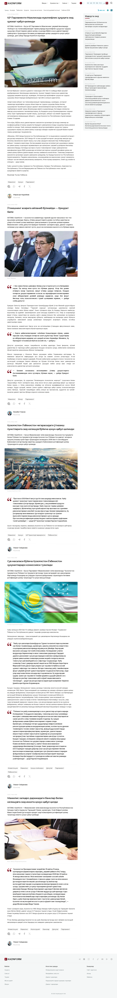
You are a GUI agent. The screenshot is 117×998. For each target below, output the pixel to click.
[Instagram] (8, 186)
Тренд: (7, 10)
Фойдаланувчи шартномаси (55, 970)
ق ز (104, 3)
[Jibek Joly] (102, 10)
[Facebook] (24, 186)
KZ (88, 3)
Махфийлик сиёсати (52, 973)
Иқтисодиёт (35, 929)
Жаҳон (7, 984)
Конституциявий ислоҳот (52, 10)
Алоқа (89, 973)
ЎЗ (107, 3)
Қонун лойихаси (37, 768)
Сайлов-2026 (65, 10)
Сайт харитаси (92, 970)
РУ (94, 3)
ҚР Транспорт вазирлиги (35, 535)
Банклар (46, 929)
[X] (29, 186)
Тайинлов (19, 10)
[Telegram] (19, 186)
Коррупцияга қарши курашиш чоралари (58, 981)
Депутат (49, 768)
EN (97, 3)
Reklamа (89, 977)
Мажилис (11, 182)
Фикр (20, 399)
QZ (91, 3)
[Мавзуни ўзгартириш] (82, 3)
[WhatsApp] (14, 186)
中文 (100, 3)
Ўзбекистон (52, 535)
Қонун (20, 182)
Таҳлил (73, 3)
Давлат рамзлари (51, 977)
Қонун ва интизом (36, 10)
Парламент (30, 182)
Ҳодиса (26, 10)
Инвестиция (13, 768)
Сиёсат (7, 973)
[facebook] (93, 959)
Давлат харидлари (52, 984)
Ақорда (12, 10)
